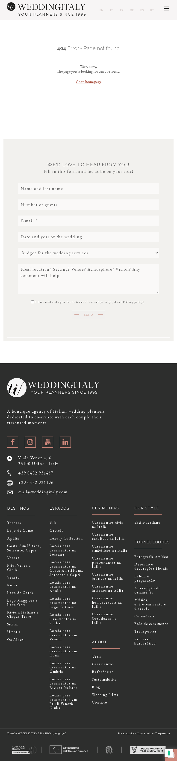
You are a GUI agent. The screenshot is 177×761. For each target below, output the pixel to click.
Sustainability (104, 679)
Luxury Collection (66, 538)
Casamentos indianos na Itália (107, 588)
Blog (96, 687)
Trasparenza (162, 733)
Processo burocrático (145, 641)
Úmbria (14, 632)
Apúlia (13, 538)
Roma (12, 585)
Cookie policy (145, 733)
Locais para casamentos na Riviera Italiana (64, 683)
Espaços (60, 508)
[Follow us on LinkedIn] (65, 442)
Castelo (57, 530)
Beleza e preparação (144, 578)
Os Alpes (15, 640)
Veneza (13, 558)
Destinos (18, 508)
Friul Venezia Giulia (19, 567)
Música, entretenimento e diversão (150, 604)
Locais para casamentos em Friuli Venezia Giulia (63, 701)
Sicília (12, 624)
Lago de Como (20, 530)
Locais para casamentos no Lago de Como (63, 602)
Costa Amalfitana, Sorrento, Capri (24, 548)
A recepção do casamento (147, 590)
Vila (53, 523)
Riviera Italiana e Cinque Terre (22, 614)
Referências (103, 672)
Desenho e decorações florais (151, 566)
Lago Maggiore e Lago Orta (22, 602)
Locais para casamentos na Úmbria (63, 667)
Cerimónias (144, 616)
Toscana (14, 523)
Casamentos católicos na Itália (108, 536)
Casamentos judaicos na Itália (107, 576)
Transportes (145, 631)
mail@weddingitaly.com (43, 491)
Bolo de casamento (151, 624)
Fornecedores (152, 542)
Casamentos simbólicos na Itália (109, 548)
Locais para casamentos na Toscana (63, 550)
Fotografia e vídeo (151, 557)
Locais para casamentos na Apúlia (63, 586)
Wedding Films (105, 695)
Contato (99, 702)
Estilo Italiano (147, 522)
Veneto (13, 577)
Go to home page (88, 81)
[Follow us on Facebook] (12, 442)
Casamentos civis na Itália (107, 524)
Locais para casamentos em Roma (63, 651)
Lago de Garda (20, 593)
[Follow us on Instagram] (30, 442)
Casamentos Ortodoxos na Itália (104, 618)
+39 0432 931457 (36, 473)
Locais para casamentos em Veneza (63, 635)
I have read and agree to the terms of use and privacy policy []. (89, 301)
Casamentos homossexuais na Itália (107, 602)
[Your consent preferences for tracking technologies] (169, 753)
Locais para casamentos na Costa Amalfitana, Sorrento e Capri (67, 568)
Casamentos (103, 664)
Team (97, 656)
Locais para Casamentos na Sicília (63, 619)
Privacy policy (133, 302)
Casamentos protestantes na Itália (106, 562)
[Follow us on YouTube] (47, 442)
